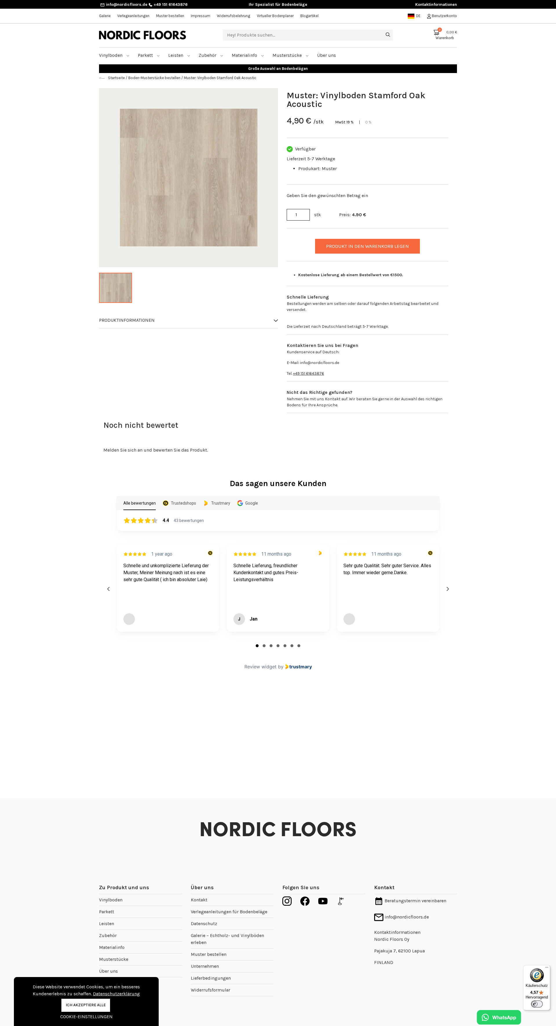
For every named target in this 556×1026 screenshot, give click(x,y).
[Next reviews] (447, 589)
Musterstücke (287, 55)
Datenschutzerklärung (116, 993)
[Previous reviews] (108, 589)
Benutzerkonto (444, 16)
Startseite (117, 78)
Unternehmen (205, 966)
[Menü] (546, 968)
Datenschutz (204, 923)
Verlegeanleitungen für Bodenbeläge (229, 911)
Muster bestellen (170, 16)
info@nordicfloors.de (126, 4)
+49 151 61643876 (170, 4)
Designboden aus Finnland (278, 68)
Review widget (260, 667)
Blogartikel (309, 16)
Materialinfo (245, 55)
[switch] (537, 1003)
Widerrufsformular (210, 990)
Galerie (105, 16)
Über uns (108, 971)
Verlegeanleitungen (133, 16)
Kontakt (199, 900)
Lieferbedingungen (211, 978)
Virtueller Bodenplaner (275, 16)
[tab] (257, 645)
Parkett (146, 55)
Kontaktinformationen (436, 4)
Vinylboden (111, 55)
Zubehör (208, 55)
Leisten (176, 55)
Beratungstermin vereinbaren (414, 900)
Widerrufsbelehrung (233, 16)
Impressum (200, 16)
